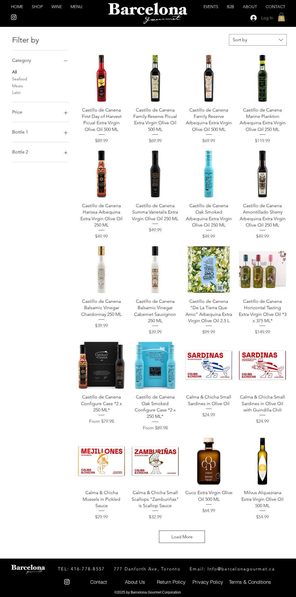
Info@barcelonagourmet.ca (241, 569)
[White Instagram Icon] (13, 17)
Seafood (19, 78)
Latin (16, 92)
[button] (281, 17)
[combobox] (258, 40)
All (14, 72)
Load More (182, 536)
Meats (17, 85)
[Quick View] (101, 78)
